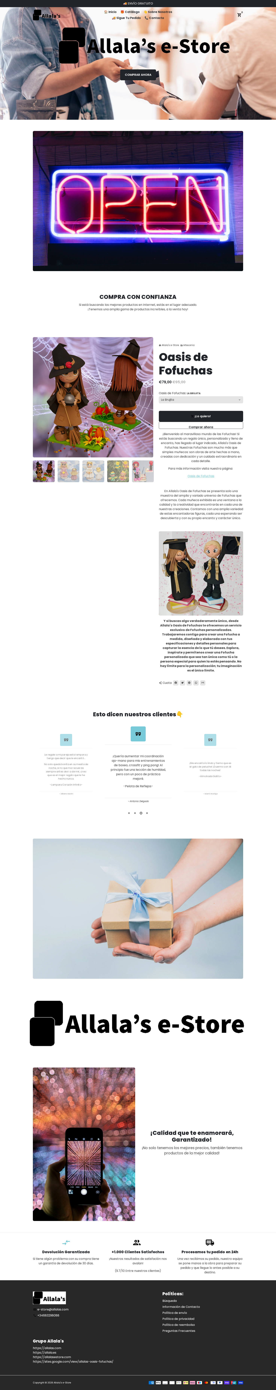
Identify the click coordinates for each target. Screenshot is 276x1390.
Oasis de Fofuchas (201, 476)
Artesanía (187, 345)
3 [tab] (141, 813)
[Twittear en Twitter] (182, 683)
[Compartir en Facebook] (175, 683)
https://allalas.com (47, 1348)
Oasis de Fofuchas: (180, 393)
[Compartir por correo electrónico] (202, 683)
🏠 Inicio (110, 12)
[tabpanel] (138, 763)
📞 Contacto (154, 18)
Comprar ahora (201, 427)
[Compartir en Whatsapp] (196, 683)
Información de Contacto (181, 1307)
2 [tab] (134, 813)
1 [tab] (128, 813)
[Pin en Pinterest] (189, 683)
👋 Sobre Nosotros (157, 12)
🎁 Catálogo (130, 12)
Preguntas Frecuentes (178, 1331)
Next (148, 397)
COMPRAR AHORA (138, 75)
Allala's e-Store (62, 1382)
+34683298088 (46, 1315)
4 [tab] (147, 813)
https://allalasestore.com (52, 1357)
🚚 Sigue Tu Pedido (126, 18)
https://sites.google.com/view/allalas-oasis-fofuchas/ (73, 1361)
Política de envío (174, 1313)
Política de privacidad (178, 1319)
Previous (36, 764)
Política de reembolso (178, 1325)
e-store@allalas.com (51, 1309)
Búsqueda (169, 1301)
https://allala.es (44, 1352)
